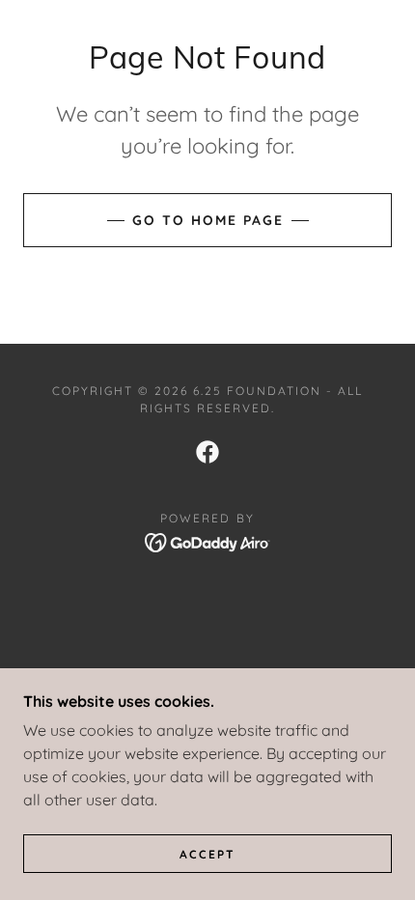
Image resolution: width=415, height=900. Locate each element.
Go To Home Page (208, 220)
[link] (207, 452)
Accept (207, 854)
